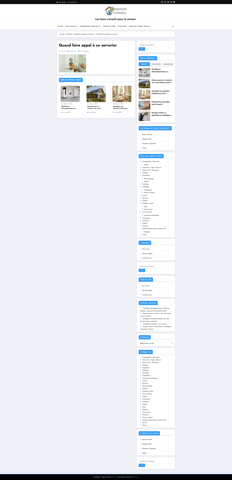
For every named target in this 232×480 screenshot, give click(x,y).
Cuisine (144, 195)
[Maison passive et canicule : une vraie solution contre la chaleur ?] (96, 94)
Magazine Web (146, 139)
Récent (144, 64)
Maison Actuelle (147, 134)
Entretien (145, 201)
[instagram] (171, 2)
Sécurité (146, 181)
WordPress (114, 477)
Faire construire (70, 26)
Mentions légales (147, 253)
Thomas (63, 51)
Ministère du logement (149, 143)
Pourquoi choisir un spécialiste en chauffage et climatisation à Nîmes (162, 114)
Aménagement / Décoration (89, 26)
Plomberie (147, 232)
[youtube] (174, 2)
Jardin (145, 207)
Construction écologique (151, 215)
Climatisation (148, 190)
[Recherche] (173, 26)
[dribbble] (168, 2)
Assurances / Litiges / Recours (139, 26)
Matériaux (145, 226)
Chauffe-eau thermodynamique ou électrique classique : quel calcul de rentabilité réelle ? (68, 107)
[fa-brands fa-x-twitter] (165, 2)
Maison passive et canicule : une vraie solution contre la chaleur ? (93, 107)
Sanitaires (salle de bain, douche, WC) (154, 228)
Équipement (146, 175)
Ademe (144, 148)
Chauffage (145, 187)
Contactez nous (147, 258)
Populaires (156, 64)
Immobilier (145, 221)
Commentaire (167, 64)
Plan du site (145, 249)
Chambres (145, 184)
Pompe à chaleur (149, 193)
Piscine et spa (148, 209)
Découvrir (145, 198)
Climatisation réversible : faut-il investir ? (161, 103)
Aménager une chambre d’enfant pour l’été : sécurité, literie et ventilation (121, 107)
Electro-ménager (149, 179)
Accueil (60, 26)
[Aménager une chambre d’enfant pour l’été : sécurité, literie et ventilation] (121, 94)
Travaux (144, 235)
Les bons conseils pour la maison (115, 19)
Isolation (144, 223)
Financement (122, 26)
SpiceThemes (135, 477)
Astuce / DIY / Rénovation (150, 170)
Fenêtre (146, 165)
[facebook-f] (162, 2)
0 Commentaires (84, 51)
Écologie (145, 173)
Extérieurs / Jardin (109, 26)
